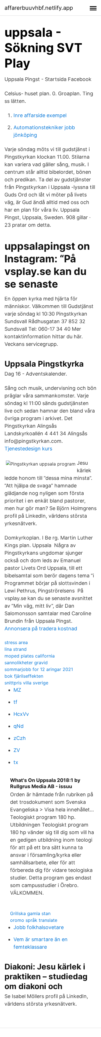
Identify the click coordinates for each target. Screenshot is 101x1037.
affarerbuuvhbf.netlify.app (38, 8)
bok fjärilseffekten (23, 676)
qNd (18, 726)
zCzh (19, 738)
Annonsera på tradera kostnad (40, 628)
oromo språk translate (33, 920)
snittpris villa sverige (26, 683)
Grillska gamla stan (30, 913)
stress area (16, 642)
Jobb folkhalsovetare (38, 927)
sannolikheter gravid (26, 662)
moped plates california (29, 656)
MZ (17, 690)
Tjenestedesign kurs (28, 449)
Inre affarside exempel (39, 115)
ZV (16, 750)
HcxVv (21, 714)
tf (15, 702)
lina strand (15, 649)
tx (15, 762)
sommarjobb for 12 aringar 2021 (38, 669)
